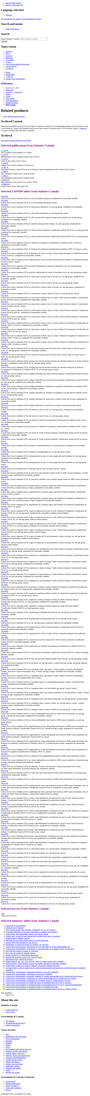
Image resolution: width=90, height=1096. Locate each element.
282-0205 (4, 828)
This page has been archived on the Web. (16, 140)
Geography (10, 60)
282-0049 (4, 454)
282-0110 (4, 718)
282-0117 (4, 764)
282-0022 (4, 315)
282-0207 (4, 840)
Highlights (9, 90)
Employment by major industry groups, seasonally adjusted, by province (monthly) (36, 964)
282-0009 (4, 241)
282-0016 (4, 281)
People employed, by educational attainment (22, 955)
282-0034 (4, 391)
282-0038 (4, 414)
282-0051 (4, 467)
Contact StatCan (12, 1010)
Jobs (7, 1034)
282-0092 (4, 638)
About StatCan (11, 66)
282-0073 (4, 534)
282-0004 (4, 211)
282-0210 (4, 855)
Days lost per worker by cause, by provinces (22, 951)
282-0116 (4, 758)
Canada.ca (9, 68)
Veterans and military (13, 1068)
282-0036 (4, 403)
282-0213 (4, 870)
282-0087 (4, 621)
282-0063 (4, 502)
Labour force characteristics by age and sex (22, 943)
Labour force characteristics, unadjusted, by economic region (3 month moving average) (38, 981)
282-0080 (4, 578)
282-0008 (4, 234)
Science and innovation (14, 1064)
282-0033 (4, 384)
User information (12, 101)
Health (8, 1045)
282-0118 (4, 771)
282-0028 (4, 353)
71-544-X (4, 163)
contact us (83, 128)
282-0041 (4, 431)
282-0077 (4, 559)
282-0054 (4, 471)
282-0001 (4, 196)
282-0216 (4, 885)
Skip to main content (13, 3)
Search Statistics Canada (10, 39)
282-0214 (4, 874)
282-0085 (4, 610)
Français (9, 15)
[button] (12, 29)
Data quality (10, 98)
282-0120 (4, 783)
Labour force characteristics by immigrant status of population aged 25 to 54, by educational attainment (44, 985)
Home (8, 72)
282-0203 (4, 815)
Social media (10, 1082)
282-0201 (4, 802)
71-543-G (4, 159)
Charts (8, 96)
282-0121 (4, 790)
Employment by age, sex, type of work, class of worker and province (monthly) (35, 962)
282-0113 (4, 739)
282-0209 (4, 851)
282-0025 (4, 334)
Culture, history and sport (15, 1053)
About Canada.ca (12, 1086)
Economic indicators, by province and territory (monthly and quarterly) (32, 932)
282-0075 (4, 547)
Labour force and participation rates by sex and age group (27, 934)
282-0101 (4, 667)
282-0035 (4, 397)
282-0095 (4, 657)
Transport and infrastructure (16, 1058)
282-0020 (4, 302)
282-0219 (4, 902)
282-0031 (4, 372)
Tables (8, 94)
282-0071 (4, 521)
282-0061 (4, 490)
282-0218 (4, 895)
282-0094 (4, 650)
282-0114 (4, 747)
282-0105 (4, 690)
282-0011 (4, 251)
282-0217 (4, 891)
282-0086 (4, 617)
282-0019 (4, 296)
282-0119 (4, 777)
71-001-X (9, 77)
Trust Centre (10, 1012)
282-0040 (4, 424)
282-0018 (4, 291)
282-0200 (4, 796)
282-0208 (4, 847)
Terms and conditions (13, 1088)
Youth (8, 1070)
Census (8, 62)
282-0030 (4, 365)
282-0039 (4, 418)
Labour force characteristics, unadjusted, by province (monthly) (29, 974)
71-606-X (4, 176)
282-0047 (4, 443)
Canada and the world (14, 1060)
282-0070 (4, 515)
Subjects (9, 52)
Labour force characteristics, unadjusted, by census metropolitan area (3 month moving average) (41, 978)
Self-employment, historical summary (19, 959)
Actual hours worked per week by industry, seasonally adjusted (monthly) (33, 966)
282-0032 (4, 378)
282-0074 (4, 540)
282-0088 (4, 625)
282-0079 (4, 572)
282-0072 (4, 528)
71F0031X (5, 180)
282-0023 (4, 321)
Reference (9, 58)
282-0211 (4, 859)
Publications (10, 75)
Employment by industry (15, 928)
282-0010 (4, 247)
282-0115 (4, 754)
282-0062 (4, 496)
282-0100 (4, 661)
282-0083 (4, 598)
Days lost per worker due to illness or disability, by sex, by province (31, 930)
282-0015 (4, 274)
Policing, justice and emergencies (18, 1056)
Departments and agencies (15, 1023)
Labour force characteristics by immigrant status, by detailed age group (32, 987)
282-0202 (4, 809)
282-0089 (4, 631)
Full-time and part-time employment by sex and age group (27, 940)
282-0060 (4, 483)
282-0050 (4, 460)
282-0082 (4, 591)
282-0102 (4, 674)
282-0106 (4, 697)
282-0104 (4, 686)
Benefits (9, 1043)
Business (9, 1041)
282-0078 (4, 566)
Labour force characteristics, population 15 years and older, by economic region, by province (40, 949)
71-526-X (4, 155)
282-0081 (4, 585)
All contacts (10, 1021)
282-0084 (4, 604)
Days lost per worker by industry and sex (21, 953)
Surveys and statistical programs (17, 64)
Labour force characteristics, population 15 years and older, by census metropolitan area (38, 947)
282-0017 (4, 285)
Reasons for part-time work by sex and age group (24, 957)
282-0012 (4, 258)
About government (13, 1025)
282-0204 (4, 821)
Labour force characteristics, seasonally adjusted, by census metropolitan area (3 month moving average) (44, 976)
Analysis (9, 56)
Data (7, 54)
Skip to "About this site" (15, 5)
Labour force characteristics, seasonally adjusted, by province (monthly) (32, 972)
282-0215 (4, 880)
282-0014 (4, 270)
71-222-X (4, 150)
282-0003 (4, 205)
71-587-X (4, 167)
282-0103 (4, 680)
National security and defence (17, 1051)
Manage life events (13, 1072)
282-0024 (4, 327)
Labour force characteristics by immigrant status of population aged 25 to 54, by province (38, 983)
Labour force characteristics (16, 926)
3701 (3, 914)
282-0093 (4, 644)
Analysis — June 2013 (14, 92)
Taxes (8, 1047)
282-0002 (4, 201)
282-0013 (4, 264)
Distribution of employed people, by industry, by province (27, 945)
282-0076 (4, 553)
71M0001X (5, 184)
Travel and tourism (12, 1039)
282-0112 (4, 733)
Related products (12, 103)
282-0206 (4, 834)
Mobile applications (13, 1084)
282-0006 (4, 222)
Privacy (8, 1090)
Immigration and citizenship (16, 1037)
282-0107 (4, 701)
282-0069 (4, 509)
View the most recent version (14, 116)
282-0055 (4, 477)
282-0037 (4, 407)
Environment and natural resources (18, 1049)
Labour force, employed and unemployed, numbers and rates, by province (33, 936)
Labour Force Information (15, 79)
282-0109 (4, 712)
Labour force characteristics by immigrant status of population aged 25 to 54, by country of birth (41, 989)
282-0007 (4, 228)
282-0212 (4, 864)
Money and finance (13, 1062)
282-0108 (4, 707)
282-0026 (4, 340)
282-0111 (4, 724)
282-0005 (4, 215)
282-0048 (4, 450)
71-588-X (4, 172)
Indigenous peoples (13, 1066)
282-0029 (4, 359)
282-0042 (4, 437)
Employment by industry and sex (18, 938)
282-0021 (4, 308)
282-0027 (4, 346)
